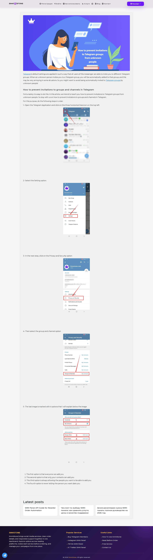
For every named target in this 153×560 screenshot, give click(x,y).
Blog (98, 4)
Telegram (27, 74)
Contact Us (106, 547)
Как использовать (72, 4)
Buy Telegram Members (78, 537)
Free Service (107, 544)
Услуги (86, 4)
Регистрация (46, 4)
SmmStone (72, 557)
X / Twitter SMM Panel (77, 547)
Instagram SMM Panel (77, 540)
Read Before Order (110, 540)
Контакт (107, 4)
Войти (58, 4)
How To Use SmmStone (111, 537)
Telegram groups (113, 80)
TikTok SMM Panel (75, 544)
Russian (135, 4)
